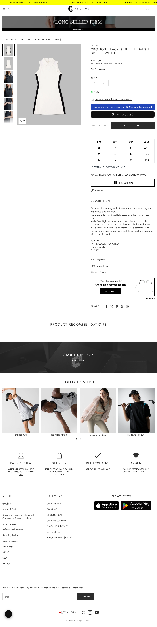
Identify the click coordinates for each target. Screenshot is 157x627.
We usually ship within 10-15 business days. (113, 99)
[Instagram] (90, 612)
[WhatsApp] (122, 306)
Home (5, 39)
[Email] (127, 306)
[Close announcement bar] (154, 2)
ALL (12, 39)
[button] (4, 9)
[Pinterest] (116, 306)
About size (99, 190)
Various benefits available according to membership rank (21, 472)
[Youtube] (97, 612)
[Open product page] (20, 410)
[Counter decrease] (93, 125)
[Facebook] (106, 306)
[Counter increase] (105, 125)
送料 (97, 63)
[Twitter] (111, 306)
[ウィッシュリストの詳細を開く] (8, 614)
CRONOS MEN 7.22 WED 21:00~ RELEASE (23, 2)
